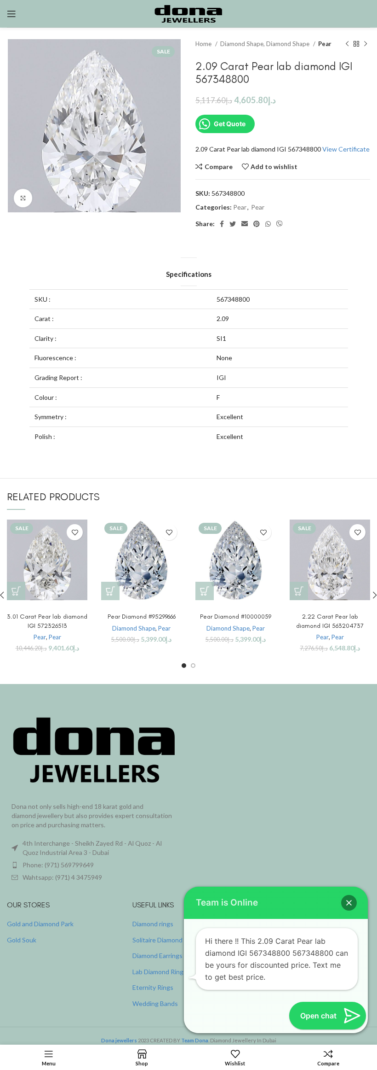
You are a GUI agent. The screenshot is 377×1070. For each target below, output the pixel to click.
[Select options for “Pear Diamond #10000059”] (204, 591)
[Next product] (365, 43)
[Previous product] (347, 43)
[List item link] (94, 865)
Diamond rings (152, 924)
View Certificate (346, 149)
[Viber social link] (280, 223)
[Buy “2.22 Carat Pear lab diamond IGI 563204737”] (299, 591)
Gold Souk (21, 940)
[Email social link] (245, 223)
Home (204, 43)
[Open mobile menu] (11, 14)
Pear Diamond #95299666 (142, 616)
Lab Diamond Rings (159, 972)
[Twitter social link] (233, 223)
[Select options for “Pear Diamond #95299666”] (110, 591)
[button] (349, 903)
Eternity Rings (152, 987)
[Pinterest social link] (257, 223)
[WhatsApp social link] (268, 223)
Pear (324, 43)
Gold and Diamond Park (40, 924)
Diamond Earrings (157, 955)
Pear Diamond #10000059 (235, 616)
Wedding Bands (155, 1003)
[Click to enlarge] (23, 198)
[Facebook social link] (222, 223)
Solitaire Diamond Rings (166, 940)
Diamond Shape (133, 628)
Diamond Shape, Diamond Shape (265, 43)
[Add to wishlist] (75, 532)
